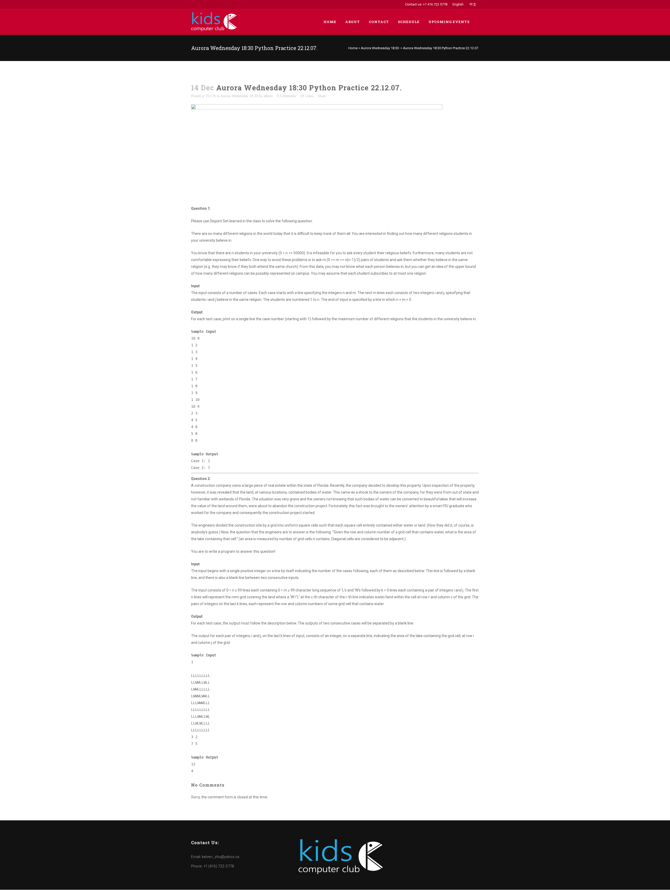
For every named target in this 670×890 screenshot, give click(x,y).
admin (268, 96)
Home (353, 48)
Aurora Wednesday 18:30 (380, 48)
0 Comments (286, 96)
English (458, 4)
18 (306, 96)
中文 (473, 4)
